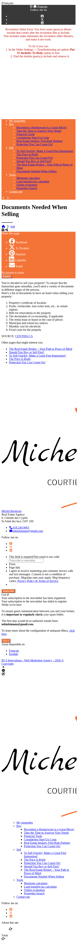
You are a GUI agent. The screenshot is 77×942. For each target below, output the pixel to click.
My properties (17, 120)
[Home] (35, 6)
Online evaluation (26, 184)
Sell (11, 147)
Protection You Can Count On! (34, 144)
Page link (14, 567)
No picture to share (12, 272)
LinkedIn (20, 260)
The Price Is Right (27, 154)
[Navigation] (31, 6)
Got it (6, 640)
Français (42, 6)
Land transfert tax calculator (32, 181)
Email (19, 266)
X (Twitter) (22, 248)
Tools (12, 174)
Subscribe (8, 591)
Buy (11, 124)
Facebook (21, 242)
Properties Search (26, 188)
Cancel (6, 276)
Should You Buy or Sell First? (34, 161)
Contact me (15, 191)
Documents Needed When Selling (36, 171)
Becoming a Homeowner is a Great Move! (41, 127)
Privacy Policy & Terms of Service (37, 581)
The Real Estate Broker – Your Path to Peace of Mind (40, 348)
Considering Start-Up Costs (32, 137)
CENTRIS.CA (24, 336)
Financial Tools (25, 134)
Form (12, 564)
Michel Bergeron (11, 511)
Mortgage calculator (28, 178)
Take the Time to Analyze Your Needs (38, 130)
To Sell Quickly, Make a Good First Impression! (44, 151)
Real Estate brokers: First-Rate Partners (39, 141)
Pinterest (21, 254)
